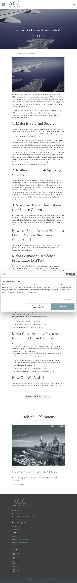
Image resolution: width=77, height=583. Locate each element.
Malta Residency (16, 529)
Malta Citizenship (16, 526)
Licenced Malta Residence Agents (20, 542)
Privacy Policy (49, 580)
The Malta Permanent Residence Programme (26, 266)
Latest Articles (15, 536)
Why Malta (15, 545)
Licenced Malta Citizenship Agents (20, 539)
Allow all (63, 306)
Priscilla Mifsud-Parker (19, 54)
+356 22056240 (17, 511)
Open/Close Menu (4, 4)
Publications (21, 486)
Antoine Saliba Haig (19, 484)
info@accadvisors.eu (18, 513)
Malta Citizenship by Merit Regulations (34, 471)
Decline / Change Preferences (38, 306)
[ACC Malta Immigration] (40, 4)
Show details (66, 300)
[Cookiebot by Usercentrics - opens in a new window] (66, 274)
